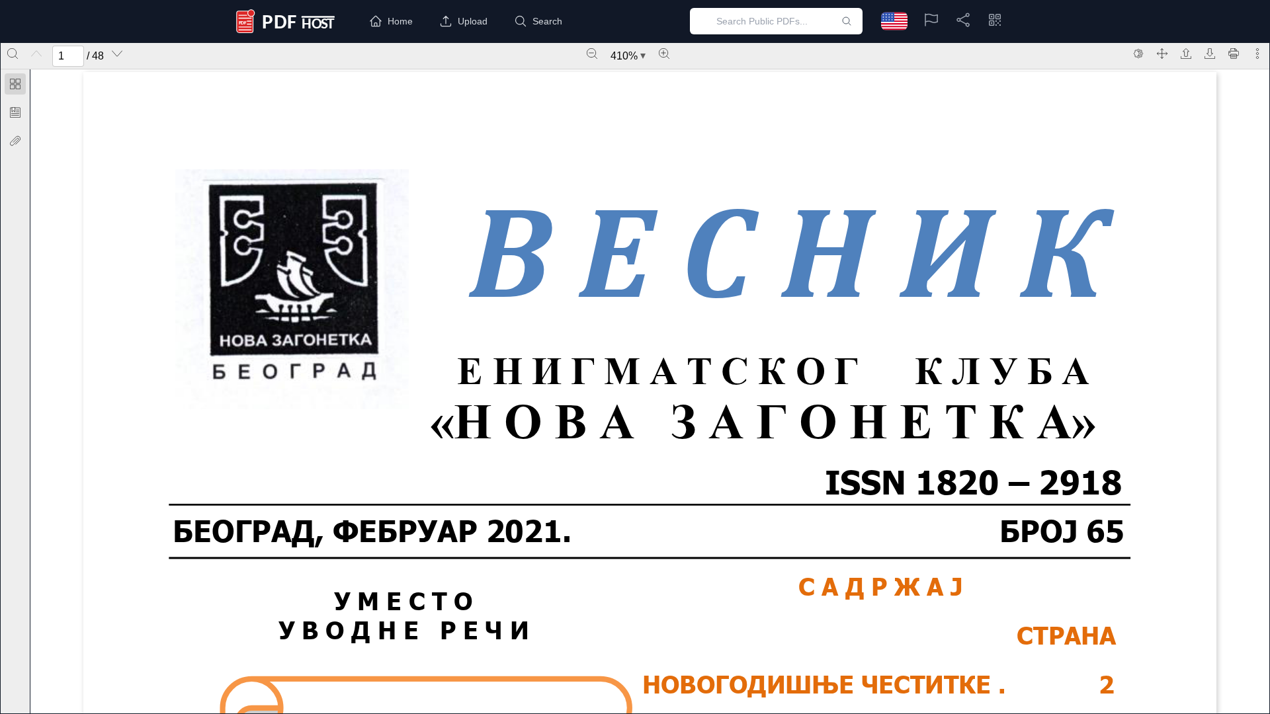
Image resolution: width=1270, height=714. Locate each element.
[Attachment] (15, 140)
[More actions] (1257, 53)
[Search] (12, 53)
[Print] (1233, 53)
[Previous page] (36, 53)
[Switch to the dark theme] (1138, 53)
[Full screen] (1162, 53)
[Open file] (1186, 53)
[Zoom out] (592, 53)
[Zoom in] (664, 53)
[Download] (1209, 53)
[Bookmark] (15, 112)
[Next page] (117, 53)
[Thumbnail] (15, 84)
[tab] (15, 86)
